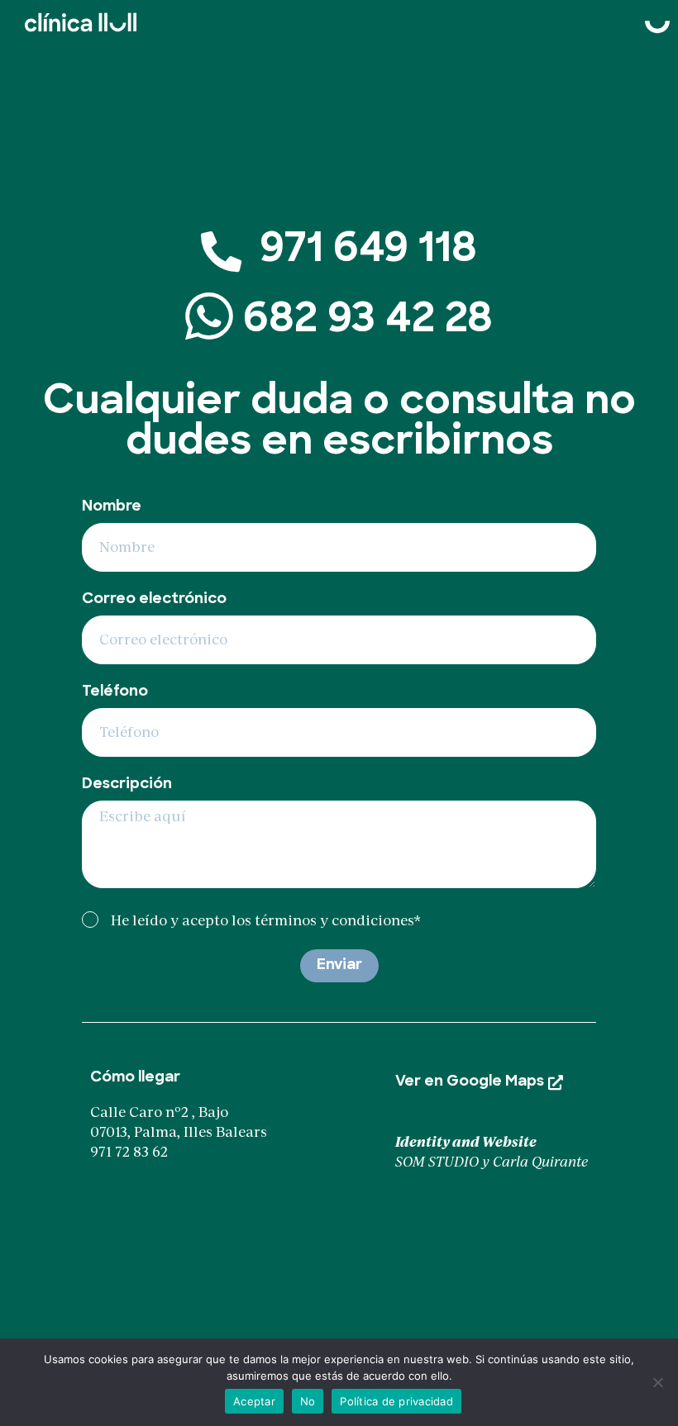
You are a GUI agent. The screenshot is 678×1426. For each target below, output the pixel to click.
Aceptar (254, 1401)
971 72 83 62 (129, 1151)
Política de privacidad (396, 1401)
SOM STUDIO (437, 1161)
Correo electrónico (154, 599)
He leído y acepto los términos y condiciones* (266, 919)
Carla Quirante (540, 1161)
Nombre (111, 507)
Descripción (127, 784)
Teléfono (115, 692)
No (308, 1401)
